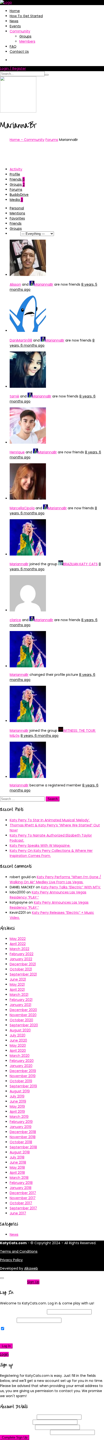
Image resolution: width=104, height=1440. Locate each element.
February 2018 (21, 1182)
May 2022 (18, 938)
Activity (16, 169)
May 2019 (17, 1106)
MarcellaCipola (22, 508)
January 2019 (20, 1126)
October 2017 (21, 1203)
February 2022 (21, 954)
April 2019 (17, 1111)
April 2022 (18, 943)
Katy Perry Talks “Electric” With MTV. (71, 887)
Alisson (15, 284)
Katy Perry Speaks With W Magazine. (40, 845)
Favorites (17, 218)
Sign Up (33, 1282)
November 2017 (23, 1198)
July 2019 (17, 1096)
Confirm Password (24, 1432)
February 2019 (21, 1121)
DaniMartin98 (21, 340)
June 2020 (18, 1040)
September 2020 (24, 1025)
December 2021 (23, 964)
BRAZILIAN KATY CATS (80, 564)
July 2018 (17, 1157)
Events (15, 26)
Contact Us (19, 51)
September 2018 (23, 1147)
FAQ (13, 46)
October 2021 (21, 969)
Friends (17, 179)
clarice (15, 619)
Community (20, 31)
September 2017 (23, 1208)
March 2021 (19, 994)
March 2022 (19, 948)
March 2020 (20, 1055)
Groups (25, 36)
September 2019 (23, 1086)
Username (18, 1417)
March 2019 (19, 1116)
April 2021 (17, 989)
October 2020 (21, 1020)
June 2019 (18, 1101)
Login (4, 1354)
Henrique (17, 452)
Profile (15, 174)
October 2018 (21, 1142)
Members (27, 41)
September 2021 (23, 974)
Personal (17, 208)
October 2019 (21, 1081)
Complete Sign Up (14, 1437)
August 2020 (20, 1030)
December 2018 (23, 1131)
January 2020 (21, 1065)
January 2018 (20, 1187)
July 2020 (17, 1035)
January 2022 (21, 959)
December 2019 (23, 1070)
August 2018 (20, 1152)
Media (16, 199)
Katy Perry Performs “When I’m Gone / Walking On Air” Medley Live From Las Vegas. (55, 879)
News (14, 21)
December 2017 (23, 1192)
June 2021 (18, 979)
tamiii (14, 396)
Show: (14, 233)
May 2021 (17, 984)
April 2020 (18, 1050)
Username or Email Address (23, 1311)
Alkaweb (31, 1268)
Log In (6, 1346)
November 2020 (23, 1015)
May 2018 (17, 1167)
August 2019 (20, 1091)
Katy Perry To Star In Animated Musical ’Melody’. (50, 820)
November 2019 (23, 1076)
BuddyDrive (19, 194)
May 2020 (18, 1045)
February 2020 (22, 1060)
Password (8, 1320)
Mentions (17, 213)
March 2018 (19, 1177)
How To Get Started (26, 16)
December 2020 (23, 1009)
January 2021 (20, 1004)
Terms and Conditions (18, 1251)
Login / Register (13, 68)
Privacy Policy (11, 1259)
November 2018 (23, 1137)
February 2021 (21, 999)
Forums (51, 139)
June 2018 (18, 1162)
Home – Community (27, 139)
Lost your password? (19, 1337)
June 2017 (18, 1213)
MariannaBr (43, 284)
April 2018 (17, 1172)
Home (15, 10)
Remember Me (18, 1328)
